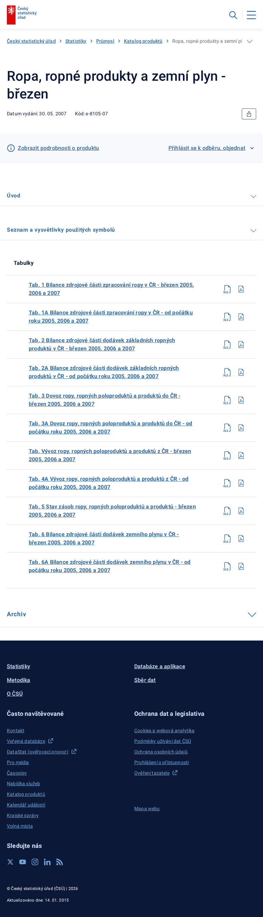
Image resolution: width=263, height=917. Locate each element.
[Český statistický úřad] (22, 15)
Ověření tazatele (152, 773)
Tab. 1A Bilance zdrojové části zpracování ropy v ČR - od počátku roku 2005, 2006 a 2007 (111, 316)
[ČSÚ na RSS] (59, 861)
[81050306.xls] (227, 538)
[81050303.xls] (227, 400)
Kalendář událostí (26, 805)
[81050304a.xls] (227, 483)
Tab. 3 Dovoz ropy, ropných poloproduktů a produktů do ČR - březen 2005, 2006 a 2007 (105, 399)
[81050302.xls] (227, 344)
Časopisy (17, 773)
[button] (68, 713)
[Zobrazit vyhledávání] (233, 15)
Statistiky (76, 41)
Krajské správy (23, 815)
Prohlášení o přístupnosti (161, 762)
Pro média (18, 762)
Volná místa (20, 826)
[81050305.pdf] (241, 511)
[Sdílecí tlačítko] (249, 113)
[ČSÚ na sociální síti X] (10, 861)
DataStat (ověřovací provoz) (37, 751)
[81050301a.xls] (227, 317)
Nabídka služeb (23, 783)
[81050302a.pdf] (241, 372)
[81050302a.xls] (227, 372)
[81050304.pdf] (241, 455)
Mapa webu (147, 808)
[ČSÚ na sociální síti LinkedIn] (47, 861)
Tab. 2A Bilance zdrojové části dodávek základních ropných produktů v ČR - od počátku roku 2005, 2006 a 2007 (104, 372)
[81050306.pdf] (241, 538)
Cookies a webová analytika (164, 730)
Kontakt (15, 730)
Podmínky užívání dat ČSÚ (162, 741)
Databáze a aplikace (159, 666)
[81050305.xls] (227, 511)
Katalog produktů (143, 41)
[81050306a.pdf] (241, 566)
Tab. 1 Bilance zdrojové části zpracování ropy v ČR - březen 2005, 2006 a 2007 (111, 289)
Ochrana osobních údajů (161, 751)
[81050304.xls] (227, 455)
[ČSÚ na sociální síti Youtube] (22, 861)
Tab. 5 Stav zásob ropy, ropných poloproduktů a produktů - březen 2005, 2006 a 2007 (112, 510)
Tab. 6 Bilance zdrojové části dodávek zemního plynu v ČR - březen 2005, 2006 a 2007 (104, 538)
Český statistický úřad (31, 41)
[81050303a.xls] (227, 428)
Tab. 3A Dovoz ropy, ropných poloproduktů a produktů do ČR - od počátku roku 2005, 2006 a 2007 (110, 427)
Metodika (18, 680)
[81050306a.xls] (227, 566)
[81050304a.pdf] (241, 483)
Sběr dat (145, 680)
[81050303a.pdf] (241, 428)
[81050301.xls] (227, 289)
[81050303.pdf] (241, 400)
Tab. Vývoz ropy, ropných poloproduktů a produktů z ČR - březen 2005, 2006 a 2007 (110, 455)
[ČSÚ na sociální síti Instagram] (35, 861)
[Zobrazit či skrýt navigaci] (249, 41)
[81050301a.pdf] (241, 317)
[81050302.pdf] (241, 344)
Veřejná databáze (26, 741)
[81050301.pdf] (241, 289)
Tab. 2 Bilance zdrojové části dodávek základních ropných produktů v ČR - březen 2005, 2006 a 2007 (102, 344)
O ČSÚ (15, 693)
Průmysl (105, 41)
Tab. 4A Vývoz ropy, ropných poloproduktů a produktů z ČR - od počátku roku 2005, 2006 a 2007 (108, 483)
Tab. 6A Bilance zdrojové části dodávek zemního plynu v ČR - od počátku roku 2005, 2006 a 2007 (109, 566)
